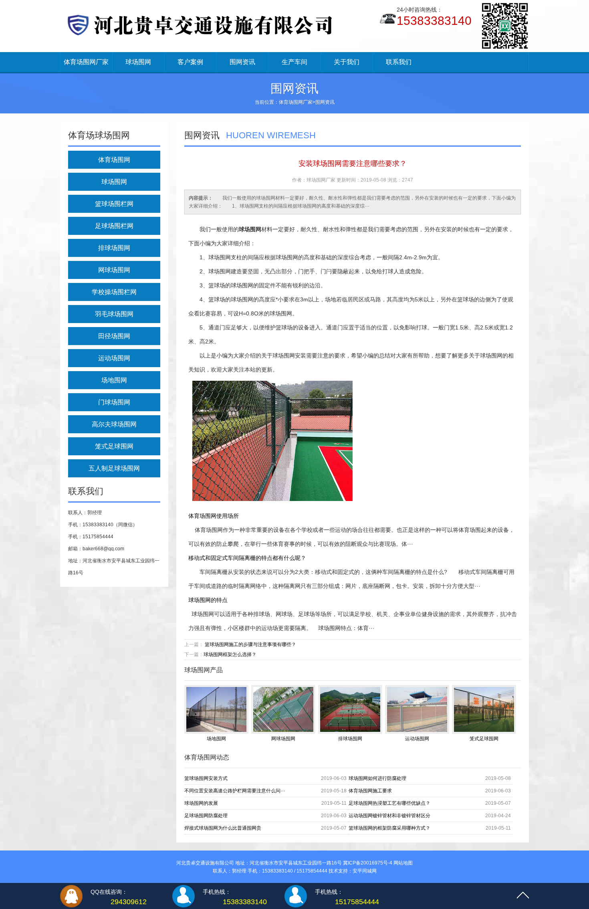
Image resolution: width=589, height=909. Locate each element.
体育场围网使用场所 (213, 516)
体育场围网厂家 (86, 62)
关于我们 (346, 62)
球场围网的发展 (201, 803)
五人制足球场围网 (114, 468)
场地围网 (114, 380)
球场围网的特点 (208, 600)
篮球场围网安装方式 (206, 778)
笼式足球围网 (114, 446)
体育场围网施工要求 (370, 791)
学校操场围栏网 (114, 292)
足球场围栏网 (114, 225)
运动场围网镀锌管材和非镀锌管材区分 (389, 815)
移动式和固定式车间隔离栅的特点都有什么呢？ (247, 558)
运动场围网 (114, 358)
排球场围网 (114, 247)
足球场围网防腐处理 (206, 815)
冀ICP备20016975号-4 (367, 863)
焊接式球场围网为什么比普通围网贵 (222, 828)
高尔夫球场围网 (114, 424)
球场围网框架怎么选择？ (230, 654)
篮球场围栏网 (114, 203)
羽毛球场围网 (114, 314)
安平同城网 (365, 871)
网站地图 (403, 863)
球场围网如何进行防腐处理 (377, 778)
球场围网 (138, 62)
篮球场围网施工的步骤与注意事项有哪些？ (250, 644)
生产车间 (294, 62)
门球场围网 (114, 402)
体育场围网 (114, 159)
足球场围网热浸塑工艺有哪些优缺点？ (389, 803)
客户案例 (190, 62)
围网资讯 (242, 62)
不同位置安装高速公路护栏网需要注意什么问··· (234, 791)
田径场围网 (114, 336)
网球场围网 (114, 270)
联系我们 (398, 62)
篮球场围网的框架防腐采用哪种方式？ (389, 828)
